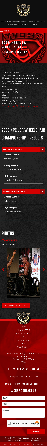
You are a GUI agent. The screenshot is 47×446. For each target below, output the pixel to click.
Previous (3, 269)
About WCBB (23, 330)
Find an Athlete (23, 333)
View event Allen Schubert (15, 306)
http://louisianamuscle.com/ (24, 106)
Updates (24, 21)
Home (23, 327)
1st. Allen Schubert (13, 180)
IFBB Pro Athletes (24, 24)
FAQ (24, 337)
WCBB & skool (23, 347)
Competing (23, 340)
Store (31, 21)
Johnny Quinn (11, 158)
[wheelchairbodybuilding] (23, 10)
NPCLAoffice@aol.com (20, 103)
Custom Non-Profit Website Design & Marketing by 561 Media (23, 444)
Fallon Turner (10, 201)
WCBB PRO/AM (12, 24)
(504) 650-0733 (17, 101)
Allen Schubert (9, 240)
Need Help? (16, 21)
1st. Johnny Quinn (13, 169)
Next (44, 269)
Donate (37, 21)
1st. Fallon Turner (12, 211)
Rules (43, 21)
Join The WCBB (6, 21)
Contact (35, 24)
